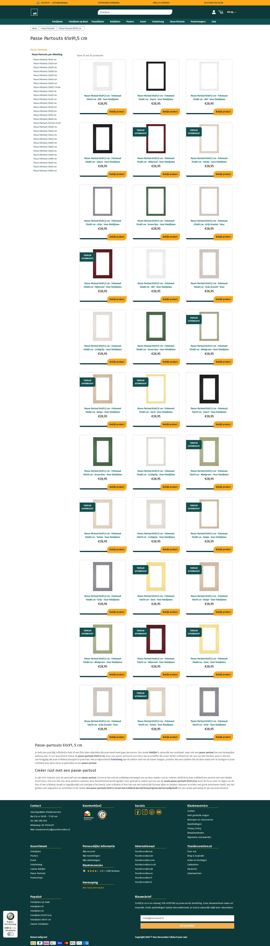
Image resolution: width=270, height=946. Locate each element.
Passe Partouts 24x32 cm (45, 99)
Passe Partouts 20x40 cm (45, 79)
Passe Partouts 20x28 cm (45, 71)
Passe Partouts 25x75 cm (44, 115)
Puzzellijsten (98, 21)
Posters (130, 21)
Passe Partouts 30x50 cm (45, 143)
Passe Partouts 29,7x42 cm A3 (47, 123)
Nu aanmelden (187, 925)
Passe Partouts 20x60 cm (45, 83)
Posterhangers (198, 21)
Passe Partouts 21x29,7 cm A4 (46, 87)
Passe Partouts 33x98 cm (45, 158)
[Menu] (16, 913)
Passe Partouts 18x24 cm (44, 59)
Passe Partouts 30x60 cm (45, 147)
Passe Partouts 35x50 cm (45, 170)
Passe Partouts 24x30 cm (45, 95)
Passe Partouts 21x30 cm (44, 91)
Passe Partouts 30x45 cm (45, 139)
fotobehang (116, 759)
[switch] (10, 934)
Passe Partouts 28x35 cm (45, 119)
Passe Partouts (177, 21)
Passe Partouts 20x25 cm (45, 67)
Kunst (143, 21)
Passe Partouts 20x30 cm (45, 75)
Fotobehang (158, 21)
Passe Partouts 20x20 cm (45, 63)
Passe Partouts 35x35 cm (45, 163)
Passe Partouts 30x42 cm (45, 135)
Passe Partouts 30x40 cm (45, 131)
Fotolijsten (57, 21)
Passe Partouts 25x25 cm (45, 103)
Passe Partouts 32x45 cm (45, 151)
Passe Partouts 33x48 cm (45, 155)
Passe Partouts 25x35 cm (45, 111)
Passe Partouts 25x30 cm (45, 107)
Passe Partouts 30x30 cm (45, 127)
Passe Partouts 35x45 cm (45, 166)
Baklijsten (115, 21)
